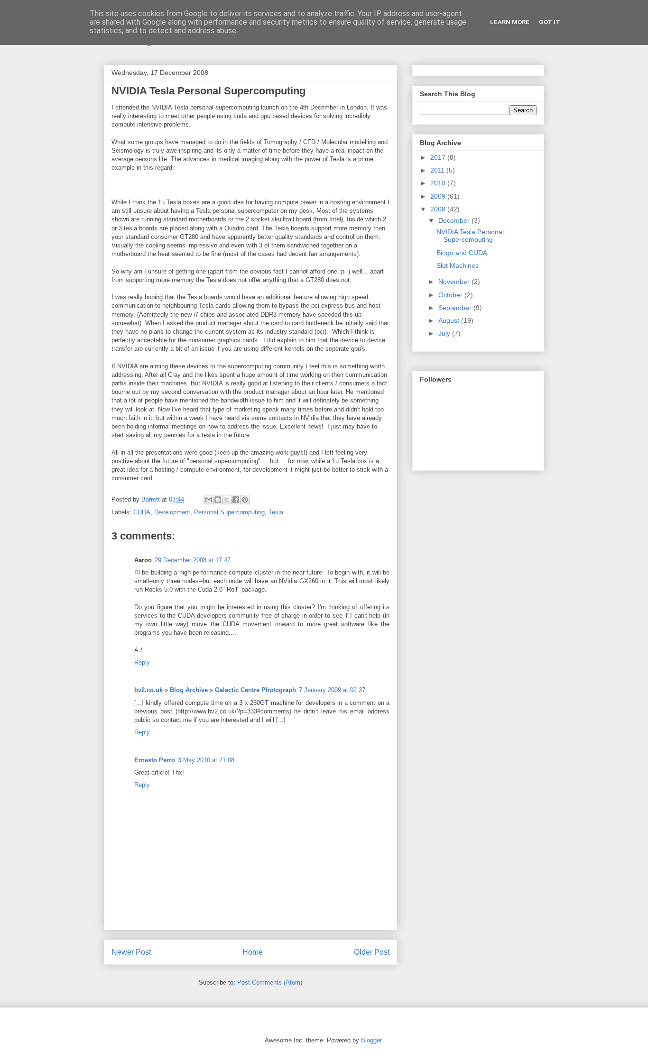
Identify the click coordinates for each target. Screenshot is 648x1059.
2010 (438, 183)
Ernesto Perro (154, 760)
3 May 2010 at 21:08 (206, 760)
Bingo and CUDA (461, 252)
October (451, 295)
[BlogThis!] (217, 499)
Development (172, 512)
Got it (549, 22)
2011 (438, 170)
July (445, 333)
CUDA (141, 512)
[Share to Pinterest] (245, 499)
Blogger (371, 1040)
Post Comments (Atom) (269, 982)
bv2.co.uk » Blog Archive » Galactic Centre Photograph (215, 690)
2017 (438, 157)
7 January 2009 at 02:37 (332, 690)
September (455, 307)
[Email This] (208, 499)
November (455, 281)
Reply (142, 662)
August (449, 320)
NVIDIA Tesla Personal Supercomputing (470, 236)
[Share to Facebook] (236, 499)
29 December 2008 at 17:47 (193, 560)
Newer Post (131, 952)
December (455, 220)
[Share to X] (226, 499)
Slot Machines (457, 265)
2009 (438, 196)
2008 (438, 209)
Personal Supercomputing (229, 512)
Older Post (371, 952)
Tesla (275, 512)
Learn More (509, 22)
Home (252, 952)
